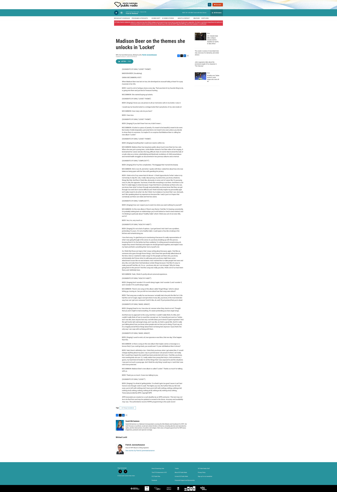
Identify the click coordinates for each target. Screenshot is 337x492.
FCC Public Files (156, 476)
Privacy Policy (201, 472)
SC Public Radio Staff (204, 468)
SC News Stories (168, 18)
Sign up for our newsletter (205, 476)
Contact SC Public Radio (181, 476)
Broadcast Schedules (122, 18)
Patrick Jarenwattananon (149, 55)
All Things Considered (128, 408)
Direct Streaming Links (158, 468)
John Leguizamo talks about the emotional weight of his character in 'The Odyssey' (206, 64)
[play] (116, 13)
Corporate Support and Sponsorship (185, 480)
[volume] (121, 13)
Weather (197, 18)
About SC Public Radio (181, 472)
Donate (218, 5)
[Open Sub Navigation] (149, 18)
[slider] (124, 13)
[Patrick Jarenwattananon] (120, 449)
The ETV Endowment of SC (159, 472)
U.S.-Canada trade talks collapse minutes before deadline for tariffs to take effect (213, 39)
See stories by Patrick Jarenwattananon (140, 450)
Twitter (177, 468)
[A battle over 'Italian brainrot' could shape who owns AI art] (200, 76)
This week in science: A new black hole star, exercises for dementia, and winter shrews (207, 53)
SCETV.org (205, 18)
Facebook (154, 480)
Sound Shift (156, 18)
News (208, 33)
